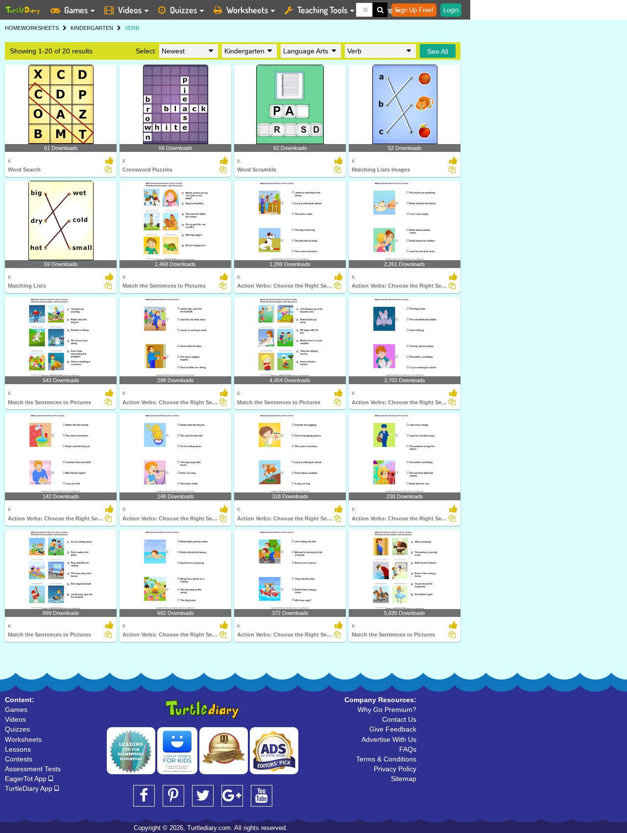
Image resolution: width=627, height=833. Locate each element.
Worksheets (247, 9)
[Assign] (108, 169)
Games (76, 9)
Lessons (18, 749)
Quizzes (183, 9)
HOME (13, 28)
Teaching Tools (322, 9)
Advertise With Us (389, 739)
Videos (130, 9)
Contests (18, 759)
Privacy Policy (395, 769)
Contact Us (399, 719)
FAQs (407, 749)
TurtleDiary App (29, 788)
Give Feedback (392, 729)
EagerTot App (26, 779)
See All (437, 51)
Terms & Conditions (386, 759)
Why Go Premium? (387, 709)
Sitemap (403, 779)
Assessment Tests (33, 769)
